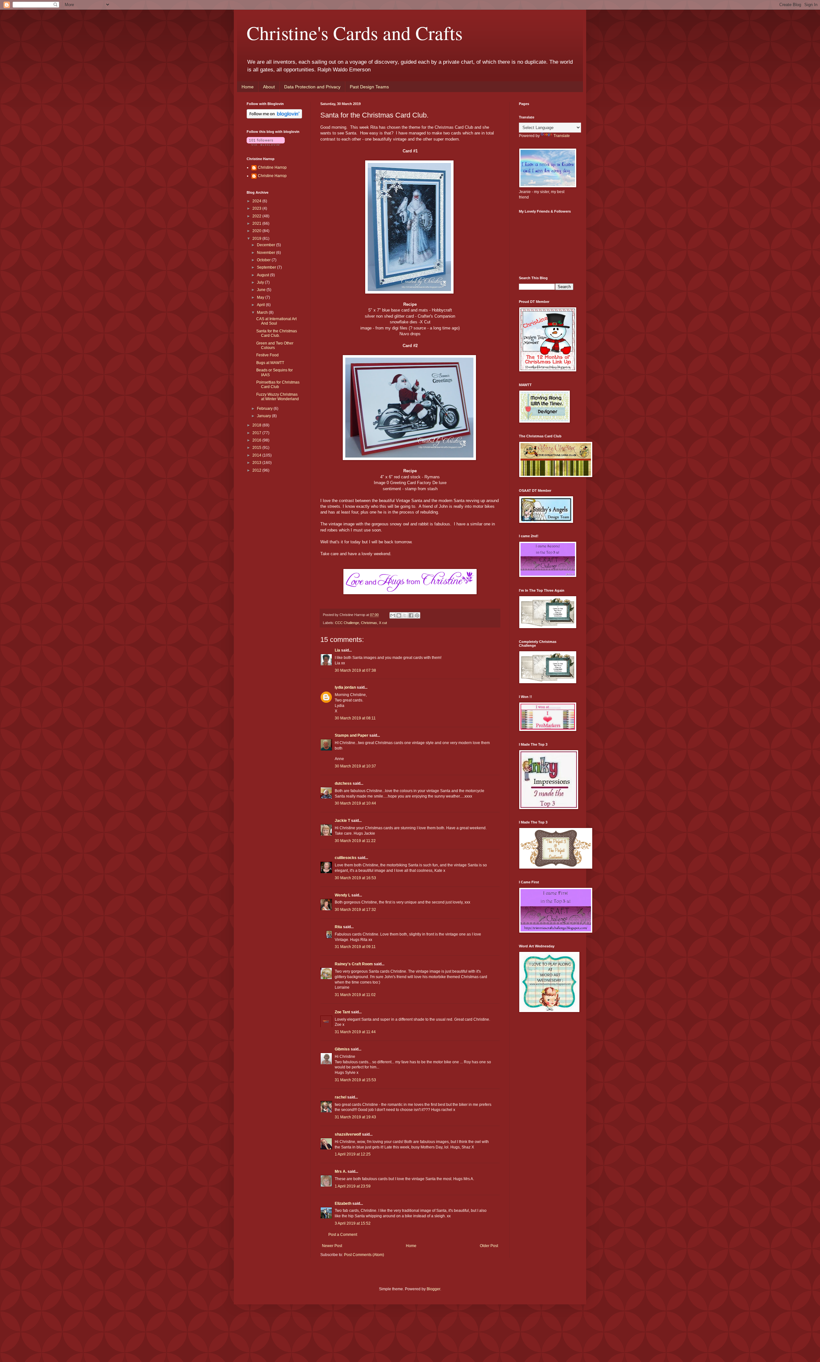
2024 (257, 201)
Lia (337, 650)
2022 (257, 216)
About (269, 86)
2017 (257, 433)
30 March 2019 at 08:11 (355, 718)
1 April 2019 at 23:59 (353, 1186)
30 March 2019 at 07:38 (355, 670)
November (266, 252)
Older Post (489, 1246)
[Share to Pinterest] (417, 615)
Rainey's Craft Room (354, 964)
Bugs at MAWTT (270, 363)
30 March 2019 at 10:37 (355, 766)
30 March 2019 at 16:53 (355, 878)
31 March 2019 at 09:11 (355, 946)
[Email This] (393, 615)
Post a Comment (342, 1234)
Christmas (369, 623)
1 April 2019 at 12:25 (353, 1154)
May (261, 297)
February (265, 408)
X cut (383, 623)
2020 (257, 231)
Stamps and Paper (351, 735)
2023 (257, 208)
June (261, 290)
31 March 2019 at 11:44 (355, 1032)
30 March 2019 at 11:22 (355, 841)
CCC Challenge (347, 623)
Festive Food (267, 355)
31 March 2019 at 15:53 (355, 1080)
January (264, 416)
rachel (340, 1097)
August (263, 275)
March (263, 312)
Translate (562, 136)
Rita (338, 927)
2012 (257, 470)
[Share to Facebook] (411, 615)
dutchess (343, 783)
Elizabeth (343, 1203)
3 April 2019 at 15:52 (353, 1223)
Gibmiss (342, 1049)
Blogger (433, 1289)
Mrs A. (341, 1171)
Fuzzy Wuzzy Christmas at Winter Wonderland (277, 396)
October (264, 260)
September (267, 267)
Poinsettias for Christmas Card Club (277, 384)
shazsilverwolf (348, 1134)
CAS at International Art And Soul (276, 321)
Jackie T (342, 820)
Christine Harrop (272, 167)
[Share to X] (405, 615)
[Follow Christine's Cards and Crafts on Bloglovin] (274, 117)
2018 (257, 425)
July (261, 282)
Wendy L (342, 895)
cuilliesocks (346, 857)
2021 (257, 223)
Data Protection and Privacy (312, 86)
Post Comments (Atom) (364, 1255)
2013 (257, 462)
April (261, 305)
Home (248, 86)
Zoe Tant (342, 1012)
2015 (257, 447)
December (266, 245)
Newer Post (332, 1246)
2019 (257, 238)
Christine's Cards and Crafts (355, 32)
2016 (257, 440)
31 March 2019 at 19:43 (355, 1117)
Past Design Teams (369, 86)
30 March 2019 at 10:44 (355, 803)
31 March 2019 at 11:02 (355, 995)
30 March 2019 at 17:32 (355, 909)
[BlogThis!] (399, 615)
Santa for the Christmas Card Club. (276, 333)
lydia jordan (345, 687)
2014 (257, 455)
